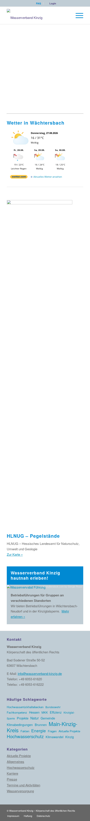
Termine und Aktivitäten (23, 785)
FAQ (38, 3)
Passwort (14, 55)
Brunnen (41, 724)
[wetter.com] (19, 177)
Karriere (12, 773)
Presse (12, 779)
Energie (38, 730)
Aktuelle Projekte (69, 731)
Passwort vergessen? (45, 93)
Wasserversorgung (20, 791)
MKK (45, 712)
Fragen (52, 731)
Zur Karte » (15, 554)
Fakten (25, 731)
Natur (34, 718)
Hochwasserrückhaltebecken (25, 707)
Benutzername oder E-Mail (27, 36)
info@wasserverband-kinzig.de (40, 673)
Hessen (34, 712)
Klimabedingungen (20, 724)
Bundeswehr (53, 707)
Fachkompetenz (17, 712)
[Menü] (77, 15)
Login (52, 3)
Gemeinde (48, 718)
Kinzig (69, 736)
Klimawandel (54, 736)
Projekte (22, 718)
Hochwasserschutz (25, 736)
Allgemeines (15, 761)
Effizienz (56, 712)
